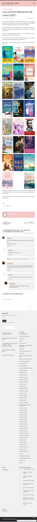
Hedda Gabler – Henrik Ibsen (8, 350)
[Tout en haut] (34, 517)
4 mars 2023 (6, 18)
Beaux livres (22, 338)
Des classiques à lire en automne (28, 487)
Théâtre (21, 462)
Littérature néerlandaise (24, 433)
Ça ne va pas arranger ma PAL (25, 336)
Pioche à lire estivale (7, 355)
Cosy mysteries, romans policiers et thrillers (25, 356)
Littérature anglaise (23, 374)
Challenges (22, 353)
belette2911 (10, 263)
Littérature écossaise (23, 384)
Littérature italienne (23, 421)
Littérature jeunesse (23, 426)
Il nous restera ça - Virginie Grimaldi (27, 504)
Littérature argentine (23, 377)
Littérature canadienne (24, 390)
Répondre (9, 245)
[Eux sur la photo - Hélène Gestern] (20, 494)
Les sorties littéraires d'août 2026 (28, 480)
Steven (8, 238)
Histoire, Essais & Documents (25, 361)
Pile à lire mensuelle (23, 449)
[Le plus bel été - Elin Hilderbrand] (20, 469)
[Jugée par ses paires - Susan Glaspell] (20, 472)
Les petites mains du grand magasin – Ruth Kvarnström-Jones (9, 345)
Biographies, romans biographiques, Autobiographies (25, 346)
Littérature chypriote (23, 395)
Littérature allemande (23, 370)
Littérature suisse (23, 444)
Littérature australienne (24, 379)
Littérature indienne (23, 412)
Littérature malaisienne (24, 428)
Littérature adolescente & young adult (26, 368)
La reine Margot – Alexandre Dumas (7, 333)
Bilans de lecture (23, 343)
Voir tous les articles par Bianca (13, 214)
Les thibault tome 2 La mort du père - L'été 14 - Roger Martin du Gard (28, 498)
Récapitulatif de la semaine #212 (9, 338)
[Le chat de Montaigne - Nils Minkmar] (20, 476)
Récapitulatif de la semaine (24, 455)
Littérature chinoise (23, 393)
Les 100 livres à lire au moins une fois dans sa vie (28, 484)
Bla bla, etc (22, 348)
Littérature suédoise (23, 442)
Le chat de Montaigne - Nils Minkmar (27, 477)
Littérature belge (23, 386)
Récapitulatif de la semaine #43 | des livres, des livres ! (19, 258)
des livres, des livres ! (10, 3)
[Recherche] (16, 327)
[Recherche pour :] (10, 327)
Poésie (21, 453)
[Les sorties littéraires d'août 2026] (20, 480)
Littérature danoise (23, 400)
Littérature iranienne (23, 414)
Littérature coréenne (23, 397)
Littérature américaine (24, 372)
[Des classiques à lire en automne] (20, 487)
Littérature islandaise (23, 419)
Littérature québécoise (24, 437)
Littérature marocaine (23, 430)
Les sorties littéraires (7, 9)
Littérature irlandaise (23, 417)
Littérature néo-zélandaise (24, 435)
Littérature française (23, 410)
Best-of (21, 340)
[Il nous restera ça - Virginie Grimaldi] (20, 503)
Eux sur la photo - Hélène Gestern (28, 494)
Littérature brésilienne (24, 388)
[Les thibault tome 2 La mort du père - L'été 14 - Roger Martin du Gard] (20, 497)
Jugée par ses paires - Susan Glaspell (27, 473)
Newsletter (5, 313)
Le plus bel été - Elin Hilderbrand (28, 469)
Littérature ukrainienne (24, 446)
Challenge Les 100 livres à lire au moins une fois (28, 491)
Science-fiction (22, 460)
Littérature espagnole (23, 402)
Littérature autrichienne (24, 381)
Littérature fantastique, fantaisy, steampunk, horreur (25, 405)
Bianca (13, 18)
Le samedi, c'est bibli (23, 363)
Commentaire (31, 306)
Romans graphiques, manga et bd (25, 458)
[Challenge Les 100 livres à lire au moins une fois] (20, 490)
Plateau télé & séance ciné (24, 451)
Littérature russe (23, 439)
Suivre (4, 320)
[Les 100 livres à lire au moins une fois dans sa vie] (20, 483)
